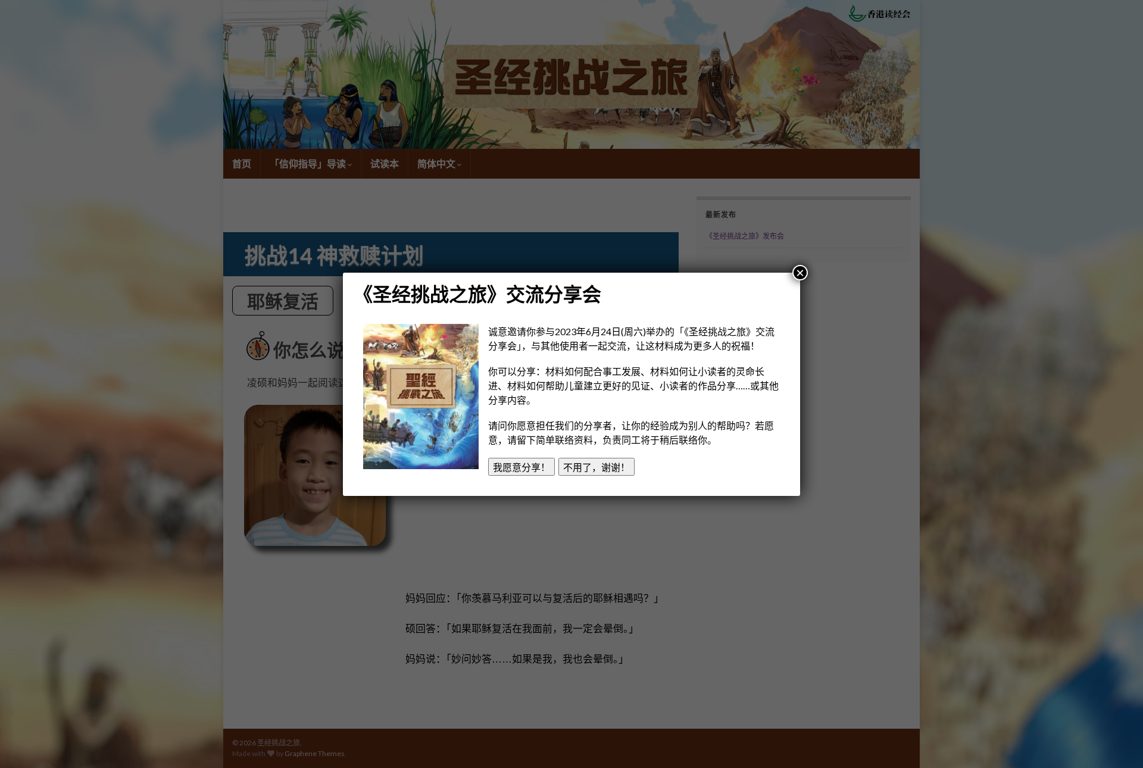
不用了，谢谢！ (596, 467)
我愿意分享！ (521, 467)
